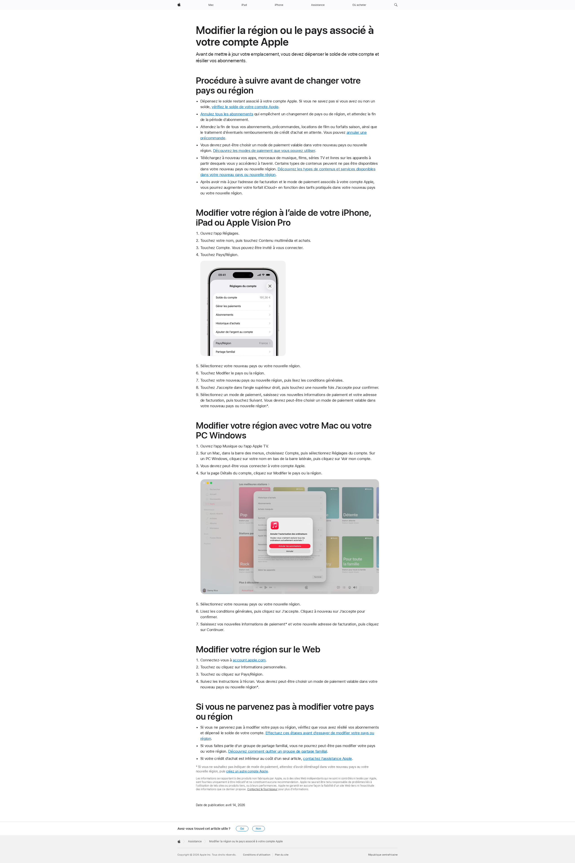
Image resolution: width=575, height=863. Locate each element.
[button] (395, 5)
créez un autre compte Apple (247, 771)
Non (258, 828)
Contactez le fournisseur (262, 789)
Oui (242, 828)
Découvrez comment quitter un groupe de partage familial (277, 751)
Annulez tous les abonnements (226, 114)
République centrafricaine (383, 854)
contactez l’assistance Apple (327, 758)
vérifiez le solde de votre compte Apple (245, 107)
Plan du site (281, 854)
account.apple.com (249, 660)
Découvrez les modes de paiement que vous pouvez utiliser (264, 150)
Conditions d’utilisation (256, 854)
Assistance (195, 841)
